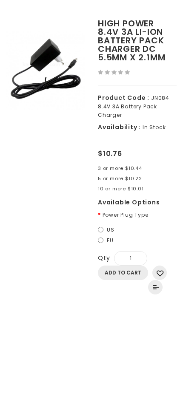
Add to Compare (155, 287)
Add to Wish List (159, 273)
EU (110, 240)
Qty (104, 258)
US (110, 229)
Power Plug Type (126, 214)
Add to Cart (123, 272)
